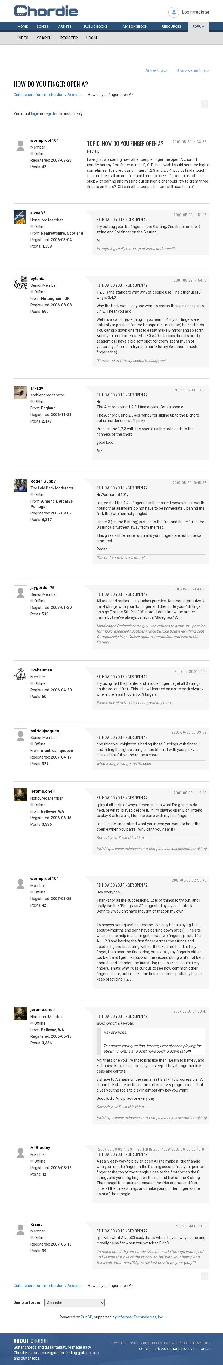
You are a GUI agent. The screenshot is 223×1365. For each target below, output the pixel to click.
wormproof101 (44, 140)
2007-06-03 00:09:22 (189, 732)
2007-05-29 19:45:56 (190, 482)
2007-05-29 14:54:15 (190, 280)
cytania (37, 278)
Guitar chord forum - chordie (38, 95)
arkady (36, 388)
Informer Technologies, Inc (140, 1317)
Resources (171, 26)
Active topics (156, 70)
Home (23, 26)
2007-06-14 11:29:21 (191, 1226)
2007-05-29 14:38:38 (190, 141)
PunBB (86, 1317)
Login (91, 38)
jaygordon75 (42, 587)
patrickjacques (44, 730)
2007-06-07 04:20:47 (190, 1011)
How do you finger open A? (51, 83)
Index (23, 38)
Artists (65, 26)
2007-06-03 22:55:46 (189, 880)
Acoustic (74, 95)
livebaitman (41, 670)
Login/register (195, 12)
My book (135, 26)
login (35, 114)
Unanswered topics (192, 70)
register (51, 114)
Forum (199, 26)
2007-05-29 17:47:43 (190, 389)
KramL (36, 1224)
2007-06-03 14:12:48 (190, 792)
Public (96, 26)
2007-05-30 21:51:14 (190, 671)
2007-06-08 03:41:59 (115, 1149)
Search (44, 38)
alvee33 (37, 213)
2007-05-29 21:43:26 (190, 589)
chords (202, 1349)
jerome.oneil (42, 791)
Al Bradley (40, 1147)
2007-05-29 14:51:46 (190, 214)
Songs (42, 26)
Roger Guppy (43, 481)
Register (69, 38)
